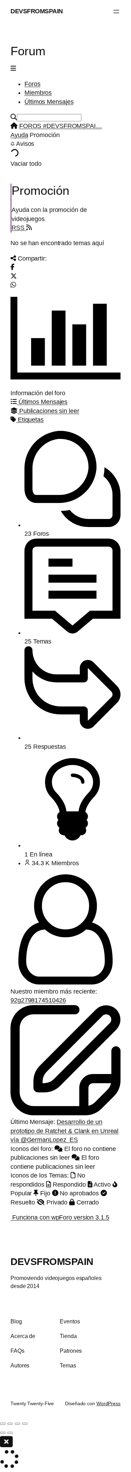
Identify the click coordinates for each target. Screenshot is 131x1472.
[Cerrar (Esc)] (25, 1424)
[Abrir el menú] (116, 11)
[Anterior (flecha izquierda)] (3, 1433)
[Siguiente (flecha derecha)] (10, 1433)
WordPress (108, 1403)
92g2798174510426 (38, 1000)
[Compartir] (17, 1424)
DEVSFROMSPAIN (36, 11)
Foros (32, 83)
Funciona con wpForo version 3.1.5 (59, 1217)
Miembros (38, 92)
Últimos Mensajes (48, 101)
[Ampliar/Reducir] (3, 1424)
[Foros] (13, 125)
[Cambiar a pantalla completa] (10, 1424)
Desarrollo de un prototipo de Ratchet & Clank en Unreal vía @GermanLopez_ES (64, 1130)
